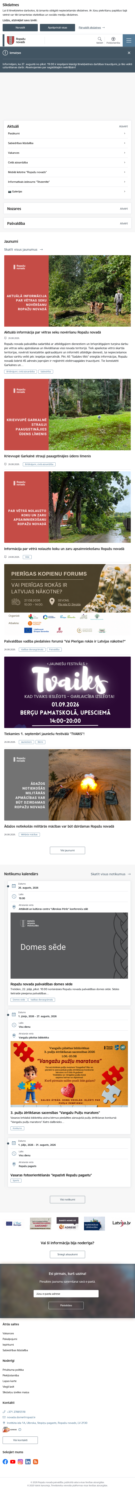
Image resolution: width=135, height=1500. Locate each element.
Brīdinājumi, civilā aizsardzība (21, 371)
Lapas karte (10, 1381)
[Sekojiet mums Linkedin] (28, 1461)
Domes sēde (19, 999)
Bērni (40, 742)
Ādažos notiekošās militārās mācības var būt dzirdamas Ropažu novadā (59, 826)
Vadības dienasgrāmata (32, 649)
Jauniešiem (26, 742)
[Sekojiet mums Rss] (35, 1461)
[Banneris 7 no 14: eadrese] (41, 1223)
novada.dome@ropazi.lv (21, 1417)
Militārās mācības (29, 834)
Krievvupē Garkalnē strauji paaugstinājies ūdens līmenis (47, 456)
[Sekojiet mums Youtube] (12, 1461)
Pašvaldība (54, 649)
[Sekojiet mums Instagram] (20, 1461)
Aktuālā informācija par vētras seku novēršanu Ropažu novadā (52, 332)
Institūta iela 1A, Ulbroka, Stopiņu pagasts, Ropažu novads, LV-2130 (47, 1423)
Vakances (8, 1333)
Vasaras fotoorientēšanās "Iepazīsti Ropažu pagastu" (51, 1175)
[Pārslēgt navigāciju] (129, 40)
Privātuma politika (13, 1369)
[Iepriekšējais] (7, 1224)
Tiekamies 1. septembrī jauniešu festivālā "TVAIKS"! (44, 734)
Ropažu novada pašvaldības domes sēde (42, 984)
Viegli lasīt (8, 1386)
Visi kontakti (20, 1440)
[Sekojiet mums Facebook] (5, 1461)
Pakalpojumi (10, 1339)
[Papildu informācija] (19, 1429)
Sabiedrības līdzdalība (15, 1350)
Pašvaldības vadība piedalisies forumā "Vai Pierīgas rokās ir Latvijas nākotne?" (65, 641)
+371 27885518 (16, 1411)
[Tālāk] (128, 1224)
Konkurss (17, 1128)
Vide (27, 557)
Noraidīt (20, 27)
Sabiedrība (46, 371)
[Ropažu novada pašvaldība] (16, 40)
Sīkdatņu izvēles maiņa (16, 1392)
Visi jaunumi (67, 850)
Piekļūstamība (11, 1375)
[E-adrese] (10, 1429)
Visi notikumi (67, 1199)
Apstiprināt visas (57, 27)
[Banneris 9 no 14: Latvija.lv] (94, 1223)
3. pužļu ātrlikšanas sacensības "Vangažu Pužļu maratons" (55, 1113)
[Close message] (129, 53)
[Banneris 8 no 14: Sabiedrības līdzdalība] (67, 1223)
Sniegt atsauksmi (67, 1254)
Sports (16, 1180)
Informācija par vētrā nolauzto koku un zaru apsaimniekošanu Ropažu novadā (64, 549)
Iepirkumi (8, 1344)
